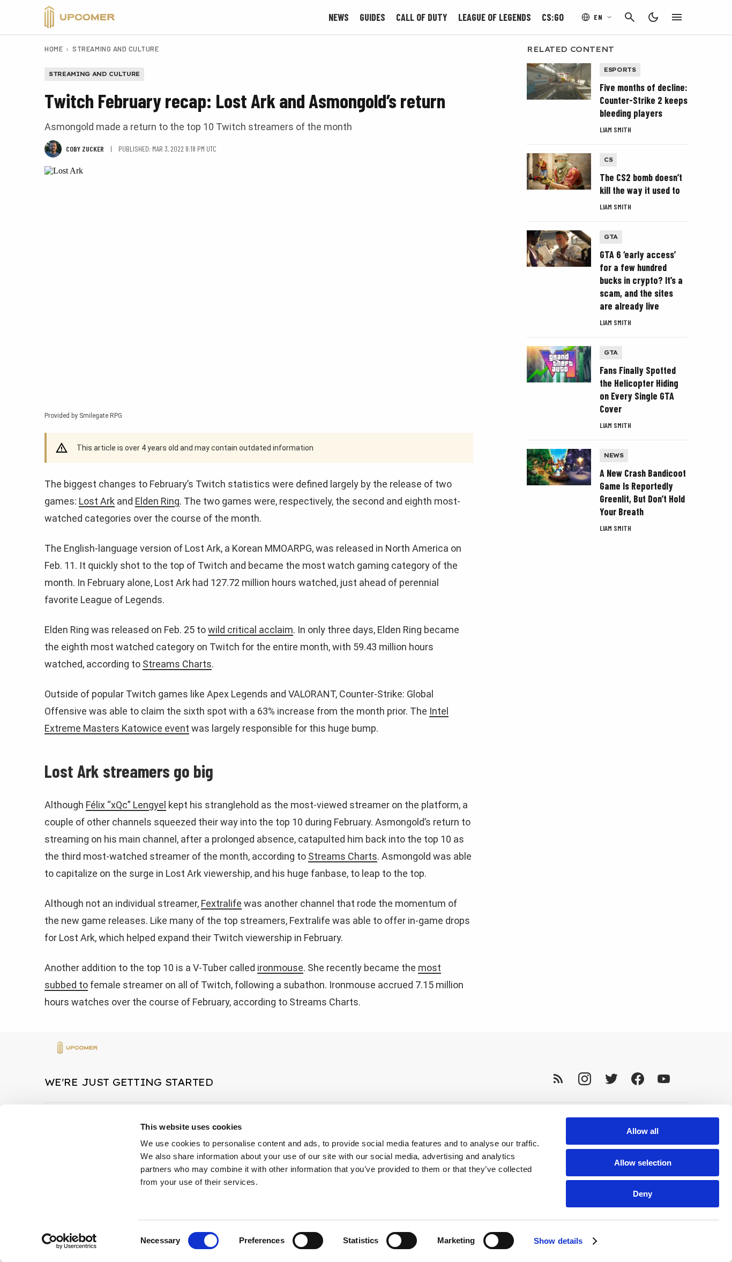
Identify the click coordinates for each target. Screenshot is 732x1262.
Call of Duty (421, 17)
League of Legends (494, 17)
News (338, 17)
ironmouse (280, 967)
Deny (642, 1193)
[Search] (629, 17)
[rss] (558, 1079)
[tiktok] (683, 1079)
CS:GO (553, 17)
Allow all (642, 1131)
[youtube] (664, 1079)
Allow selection (642, 1162)
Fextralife (221, 903)
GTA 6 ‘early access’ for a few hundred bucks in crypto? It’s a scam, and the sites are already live (641, 280)
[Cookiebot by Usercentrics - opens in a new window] (69, 1241)
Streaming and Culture (115, 48)
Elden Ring (157, 501)
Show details (558, 1240)
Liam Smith (615, 129)
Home (53, 48)
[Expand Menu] (677, 17)
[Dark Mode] (653, 17)
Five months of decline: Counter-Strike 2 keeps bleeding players (644, 100)
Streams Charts (177, 664)
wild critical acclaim (250, 629)
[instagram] (584, 1079)
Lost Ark (97, 501)
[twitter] (611, 1079)
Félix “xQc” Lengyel (126, 804)
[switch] (308, 1240)
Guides (372, 17)
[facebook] (637, 1079)
